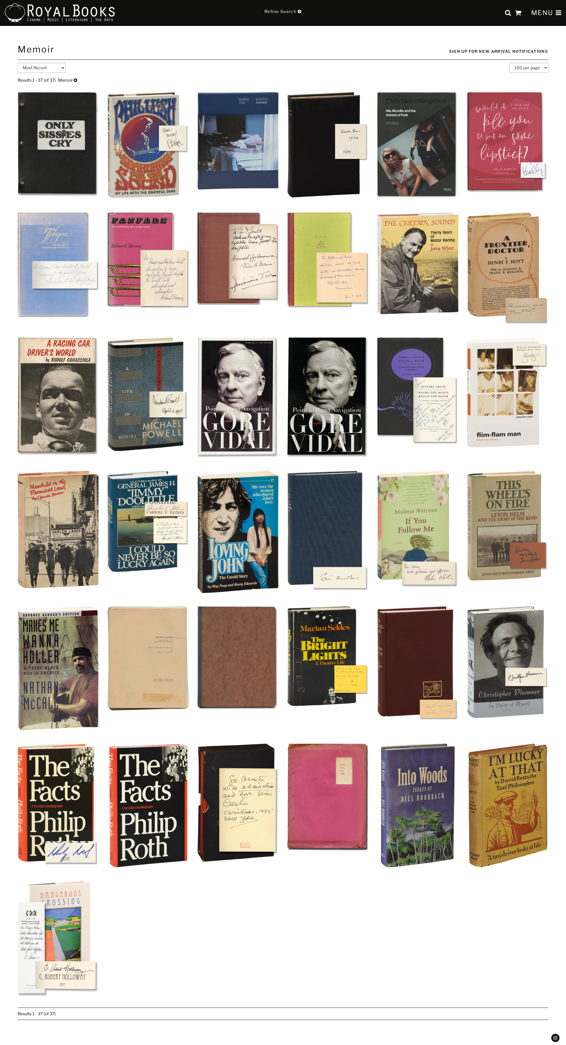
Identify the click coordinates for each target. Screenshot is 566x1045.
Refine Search (281, 11)
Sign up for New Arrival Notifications (498, 51)
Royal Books (60, 13)
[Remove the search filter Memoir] (75, 80)
